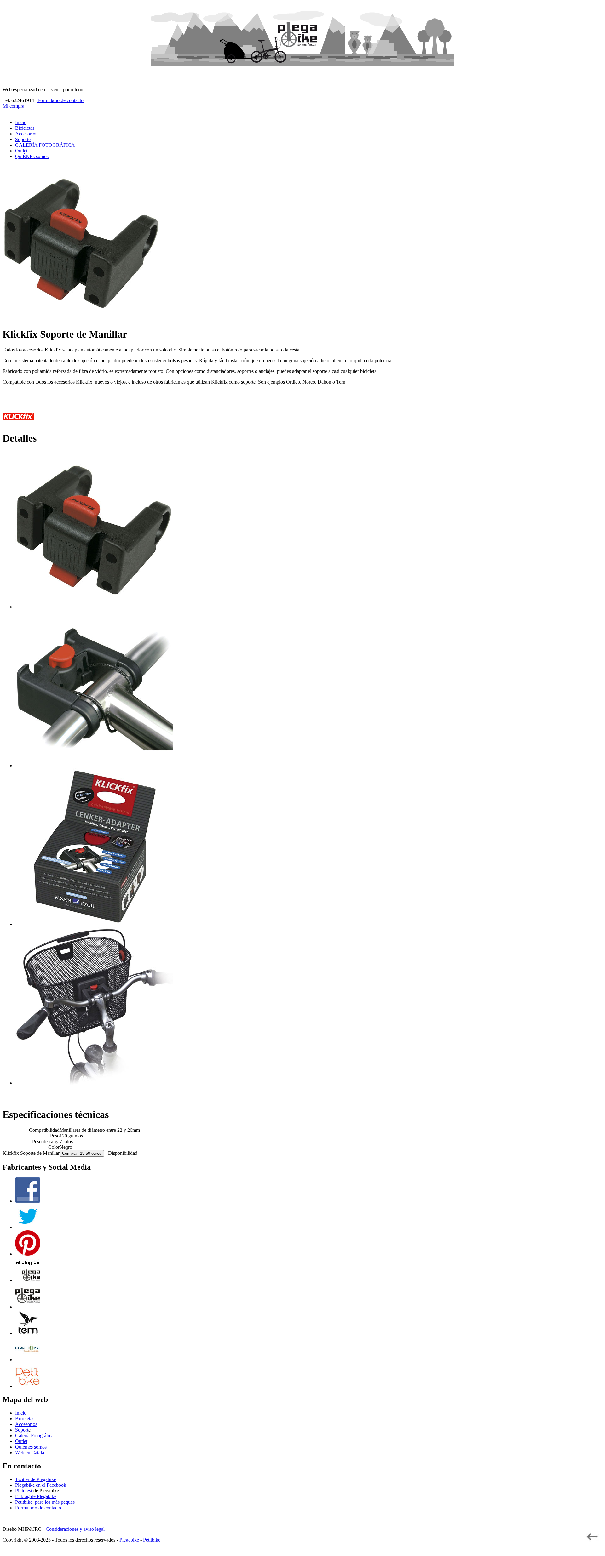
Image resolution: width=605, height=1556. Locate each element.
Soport (21, 1430)
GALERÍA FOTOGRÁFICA (45, 145)
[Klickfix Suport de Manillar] (94, 606)
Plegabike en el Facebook (40, 1485)
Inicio (20, 122)
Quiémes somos (31, 1447)
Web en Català (29, 1452)
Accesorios (26, 133)
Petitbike (151, 1539)
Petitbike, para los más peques (45, 1502)
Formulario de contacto (60, 100)
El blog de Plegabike (35, 1496)
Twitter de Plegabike (35, 1479)
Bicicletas (24, 128)
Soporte (23, 139)
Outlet (21, 150)
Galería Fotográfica (34, 1435)
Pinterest (23, 1490)
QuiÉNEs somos (32, 156)
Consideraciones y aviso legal (75, 1529)
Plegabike (129, 1539)
